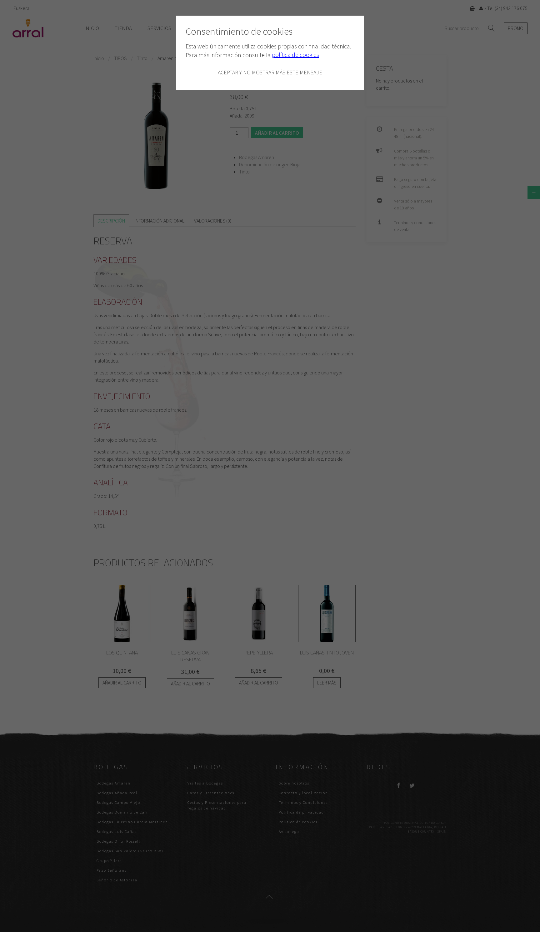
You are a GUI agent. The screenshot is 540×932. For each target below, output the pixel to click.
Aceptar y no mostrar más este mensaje (270, 72)
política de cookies (295, 54)
